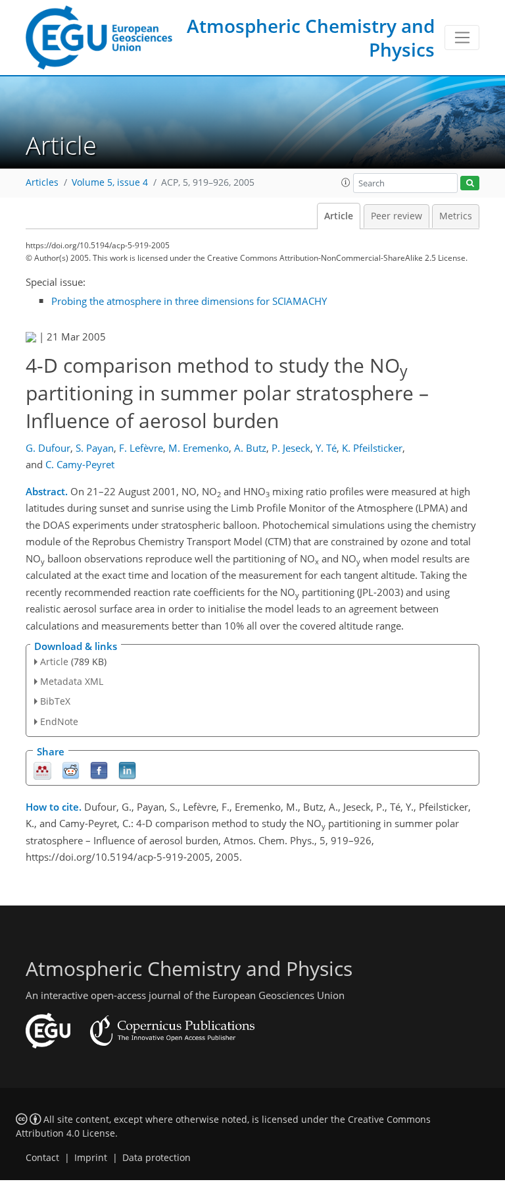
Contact (42, 1158)
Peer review (396, 216)
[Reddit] (71, 769)
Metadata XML (71, 681)
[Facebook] (99, 769)
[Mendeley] (42, 769)
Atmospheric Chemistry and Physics (311, 37)
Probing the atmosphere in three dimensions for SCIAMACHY (189, 301)
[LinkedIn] (127, 769)
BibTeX (55, 701)
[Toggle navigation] (462, 37)
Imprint (90, 1158)
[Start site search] (469, 183)
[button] (345, 182)
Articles (42, 182)
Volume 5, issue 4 (110, 182)
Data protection (156, 1158)
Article (338, 216)
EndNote (59, 721)
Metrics (455, 216)
